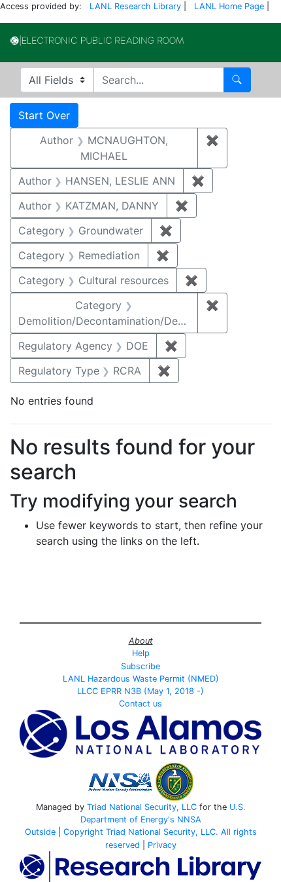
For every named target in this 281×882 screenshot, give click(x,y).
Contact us (140, 703)
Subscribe (140, 666)
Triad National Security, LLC (142, 807)
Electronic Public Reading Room (97, 40)
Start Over (44, 115)
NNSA (189, 819)
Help (141, 653)
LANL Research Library (135, 6)
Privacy (162, 845)
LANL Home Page (229, 6)
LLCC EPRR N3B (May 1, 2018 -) (140, 691)
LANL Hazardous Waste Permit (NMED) (141, 679)
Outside (40, 832)
